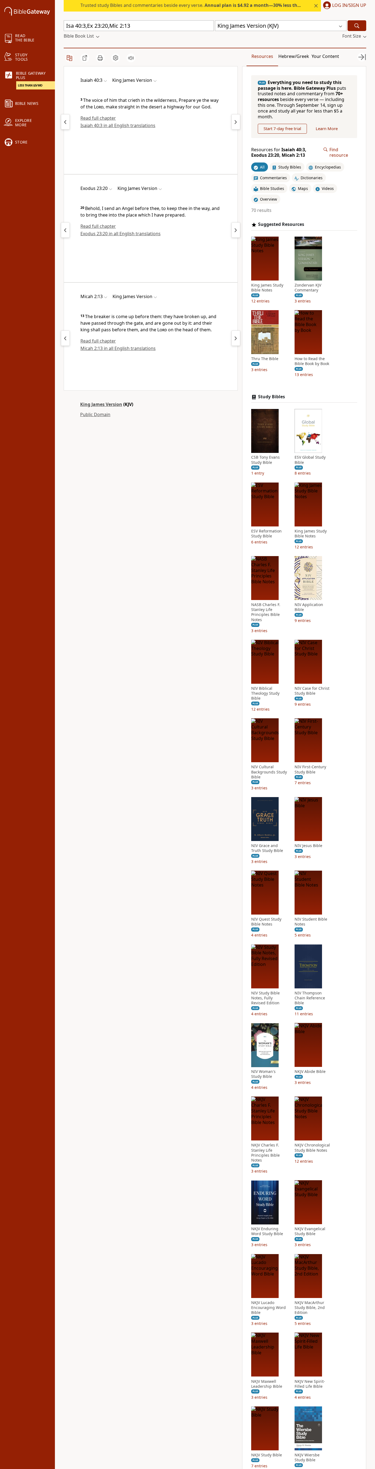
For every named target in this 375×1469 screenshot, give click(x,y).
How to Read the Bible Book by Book (312, 361)
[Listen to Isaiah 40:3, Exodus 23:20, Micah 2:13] (131, 58)
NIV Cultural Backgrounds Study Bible (269, 772)
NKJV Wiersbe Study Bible (307, 1457)
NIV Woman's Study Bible (263, 1074)
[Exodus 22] (65, 230)
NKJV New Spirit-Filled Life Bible (310, 1384)
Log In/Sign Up (349, 5)
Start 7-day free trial (282, 128)
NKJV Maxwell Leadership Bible (266, 1384)
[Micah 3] (235, 338)
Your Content (325, 56)
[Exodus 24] (235, 230)
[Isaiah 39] (65, 122)
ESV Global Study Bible (310, 460)
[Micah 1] (65, 338)
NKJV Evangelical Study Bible (310, 1232)
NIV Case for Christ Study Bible (312, 691)
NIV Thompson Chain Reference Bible (310, 998)
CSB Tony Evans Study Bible (265, 460)
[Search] (357, 25)
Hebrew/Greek (293, 56)
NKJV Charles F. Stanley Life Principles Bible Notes (265, 1153)
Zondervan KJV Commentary (308, 288)
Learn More (327, 128)
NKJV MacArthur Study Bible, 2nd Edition (310, 1307)
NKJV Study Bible (266, 1455)
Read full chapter (98, 118)
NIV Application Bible (309, 607)
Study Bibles (271, 397)
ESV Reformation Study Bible (266, 534)
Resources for (278, 152)
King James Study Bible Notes (267, 288)
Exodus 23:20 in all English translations (120, 234)
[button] (343, 6)
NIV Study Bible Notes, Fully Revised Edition (265, 998)
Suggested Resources (281, 224)
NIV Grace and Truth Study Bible (267, 848)
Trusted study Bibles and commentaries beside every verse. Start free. (221, 5)
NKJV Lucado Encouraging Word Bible (268, 1307)
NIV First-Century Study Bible (310, 770)
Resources (262, 56)
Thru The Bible (264, 359)
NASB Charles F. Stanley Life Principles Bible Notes (265, 612)
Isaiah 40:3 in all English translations (117, 125)
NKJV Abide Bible (310, 1071)
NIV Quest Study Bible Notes (266, 922)
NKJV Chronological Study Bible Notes (312, 1148)
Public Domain (95, 414)
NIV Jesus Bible (308, 845)
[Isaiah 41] (235, 122)
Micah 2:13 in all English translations (118, 348)
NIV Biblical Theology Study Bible (265, 693)
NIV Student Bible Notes (311, 922)
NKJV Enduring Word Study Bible (267, 1232)
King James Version (101, 404)
